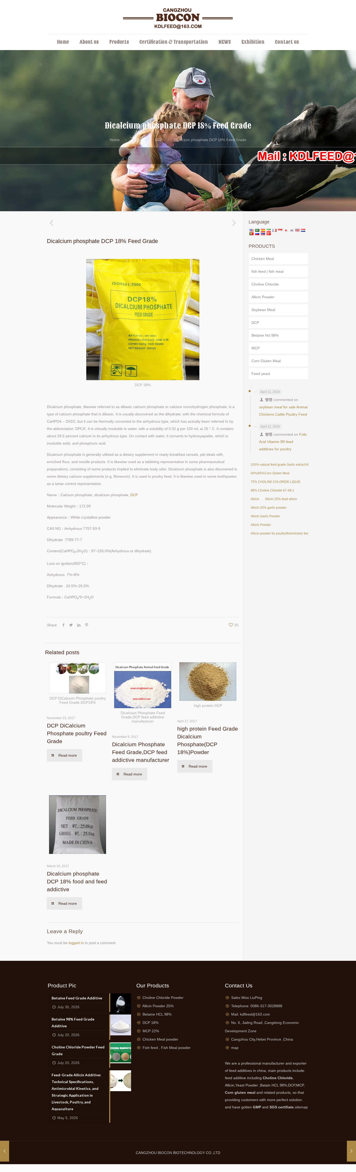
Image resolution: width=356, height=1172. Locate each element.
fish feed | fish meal (267, 271)
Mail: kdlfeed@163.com (250, 1014)
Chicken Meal (262, 259)
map (234, 1048)
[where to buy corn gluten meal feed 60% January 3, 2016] (4, 1151)
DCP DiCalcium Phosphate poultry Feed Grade (77, 733)
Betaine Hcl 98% (265, 335)
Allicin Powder (262, 297)
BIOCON (165, 1153)
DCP (158, 140)
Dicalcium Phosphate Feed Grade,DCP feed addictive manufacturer (140, 752)
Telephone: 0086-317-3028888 (256, 1006)
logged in (76, 943)
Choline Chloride (265, 284)
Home (115, 140)
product (137, 140)
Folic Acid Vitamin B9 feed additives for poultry (283, 441)
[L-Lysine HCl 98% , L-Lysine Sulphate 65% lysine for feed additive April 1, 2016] (351, 1151)
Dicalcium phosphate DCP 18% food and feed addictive (77, 881)
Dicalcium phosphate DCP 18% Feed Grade (210, 140)
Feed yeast (260, 374)
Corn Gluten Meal (266, 361)
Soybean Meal (263, 310)
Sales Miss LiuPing (246, 997)
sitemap (301, 1107)
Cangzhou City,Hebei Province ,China (262, 1039)
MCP (255, 348)
